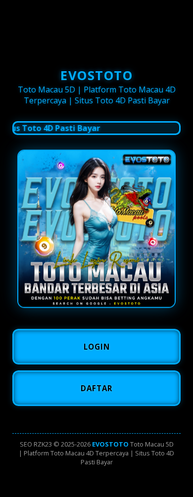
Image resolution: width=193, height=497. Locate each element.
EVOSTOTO (110, 444)
